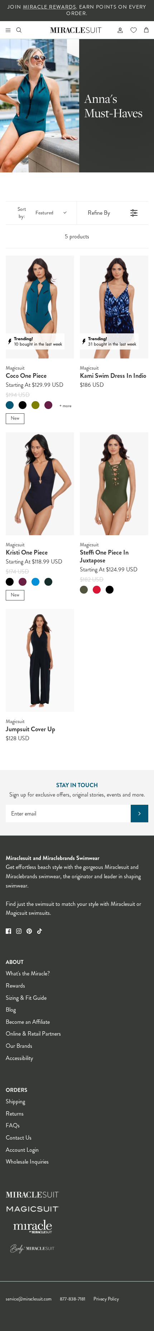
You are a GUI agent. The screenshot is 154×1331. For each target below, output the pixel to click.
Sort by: (36, 213)
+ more (65, 406)
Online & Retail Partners (33, 1034)
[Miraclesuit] (76, 30)
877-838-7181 (72, 1299)
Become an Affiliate (28, 1022)
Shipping (15, 1101)
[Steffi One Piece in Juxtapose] (114, 483)
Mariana (10, 405)
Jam (48, 405)
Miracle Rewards (49, 7)
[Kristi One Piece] (40, 483)
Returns (15, 1113)
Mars (97, 590)
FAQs (13, 1125)
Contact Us (19, 1137)
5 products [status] (77, 236)
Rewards (15, 985)
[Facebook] (8, 931)
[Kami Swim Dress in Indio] (114, 307)
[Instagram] (18, 931)
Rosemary (48, 582)
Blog (11, 1010)
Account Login (22, 1150)
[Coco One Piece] (40, 307)
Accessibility (19, 1058)
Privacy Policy (106, 1299)
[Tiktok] (39, 931)
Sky (35, 582)
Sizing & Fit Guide (26, 998)
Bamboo (84, 590)
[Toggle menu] (8, 30)
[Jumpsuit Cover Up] (40, 660)
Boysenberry (23, 582)
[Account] (117, 30)
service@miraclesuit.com (29, 1299)
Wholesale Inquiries (27, 1162)
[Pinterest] (29, 931)
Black (23, 405)
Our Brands (19, 1046)
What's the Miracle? (28, 973)
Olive (35, 405)
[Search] (24, 30)
